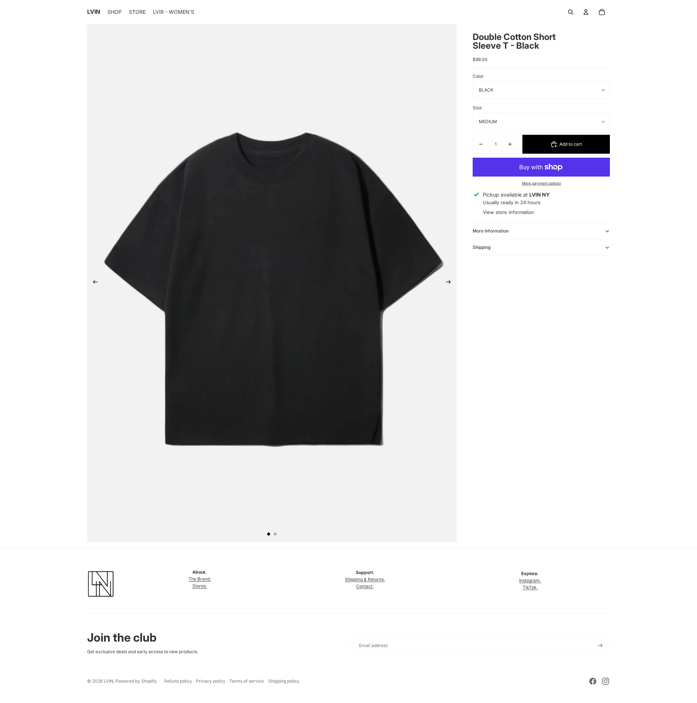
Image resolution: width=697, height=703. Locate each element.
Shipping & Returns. (365, 579)
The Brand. (199, 579)
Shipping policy (283, 681)
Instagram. (530, 580)
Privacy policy (210, 681)
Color (478, 76)
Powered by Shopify (136, 681)
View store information (508, 212)
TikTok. (530, 587)
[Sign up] (600, 645)
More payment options (541, 183)
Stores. (199, 586)
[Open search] (571, 12)
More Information (491, 231)
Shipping (481, 247)
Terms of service (246, 681)
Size (477, 107)
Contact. (365, 586)
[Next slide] (451, 283)
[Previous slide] (93, 283)
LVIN (108, 681)
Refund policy (178, 681)
